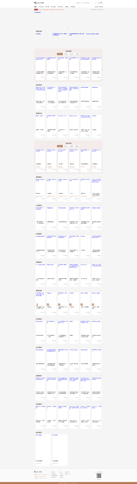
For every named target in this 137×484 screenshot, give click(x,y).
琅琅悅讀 (96, 6)
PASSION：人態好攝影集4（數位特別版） (85, 422)
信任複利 (94, 129)
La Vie (71, 193)
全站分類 (41, 6)
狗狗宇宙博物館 (84, 363)
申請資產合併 (93, 9)
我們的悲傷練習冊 (85, 101)
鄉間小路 (83, 193)
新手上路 (61, 474)
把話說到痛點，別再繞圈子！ (63, 72)
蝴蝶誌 (71, 335)
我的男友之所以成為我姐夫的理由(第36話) (40, 393)
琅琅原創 (101, 6)
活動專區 (73, 6)
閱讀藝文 (77, 146)
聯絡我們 (61, 477)
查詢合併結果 (100, 9)
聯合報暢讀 (55, 461)
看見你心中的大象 (74, 129)
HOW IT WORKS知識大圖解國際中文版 (96, 195)
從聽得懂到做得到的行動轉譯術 (51, 72)
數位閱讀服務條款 (54, 475)
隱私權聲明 (53, 477)
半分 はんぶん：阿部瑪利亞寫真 (96, 421)
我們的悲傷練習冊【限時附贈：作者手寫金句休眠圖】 (74, 103)
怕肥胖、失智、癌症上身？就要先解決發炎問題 (85, 131)
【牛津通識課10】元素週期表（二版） (63, 337)
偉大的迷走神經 (39, 335)
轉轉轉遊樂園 (50, 221)
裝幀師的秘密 (95, 101)
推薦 (35, 6)
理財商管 (60, 54)
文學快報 (71, 54)
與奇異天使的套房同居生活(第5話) (96, 392)
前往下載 (99, 479)
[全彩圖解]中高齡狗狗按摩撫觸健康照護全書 (51, 365)
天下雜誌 (61, 164)
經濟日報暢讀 (39, 461)
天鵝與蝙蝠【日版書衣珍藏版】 (85, 222)
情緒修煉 (49, 307)
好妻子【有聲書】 (85, 307)
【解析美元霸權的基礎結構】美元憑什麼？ (40, 73)
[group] (68, 20)
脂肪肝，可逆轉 (39, 129)
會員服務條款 (53, 474)
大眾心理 (65, 54)
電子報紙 (60, 6)
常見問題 (61, 475)
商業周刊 (49, 164)
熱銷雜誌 (60, 146)
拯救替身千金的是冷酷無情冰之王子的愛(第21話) (51, 393)
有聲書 (66, 6)
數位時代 (38, 193)
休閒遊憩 (71, 146)
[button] (35, 39)
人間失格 (72, 307)
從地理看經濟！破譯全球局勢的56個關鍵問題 (85, 73)
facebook (68, 474)
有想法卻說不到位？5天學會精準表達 (62, 251)
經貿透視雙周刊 (84, 164)
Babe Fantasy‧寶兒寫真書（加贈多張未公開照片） (74, 422)
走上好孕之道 (84, 278)
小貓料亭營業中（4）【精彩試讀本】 (51, 103)
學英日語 (65, 146)
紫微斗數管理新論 (40, 363)
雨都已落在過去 (50, 278)
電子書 (47, 6)
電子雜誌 (53, 6)
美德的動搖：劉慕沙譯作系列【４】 (74, 222)
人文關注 (77, 54)
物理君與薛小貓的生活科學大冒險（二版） (85, 337)
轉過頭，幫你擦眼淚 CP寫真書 (63, 421)
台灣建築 (49, 193)
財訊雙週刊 (38, 164)
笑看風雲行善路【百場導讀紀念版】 (95, 73)
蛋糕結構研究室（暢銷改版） (62, 364)
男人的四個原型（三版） (50, 336)
